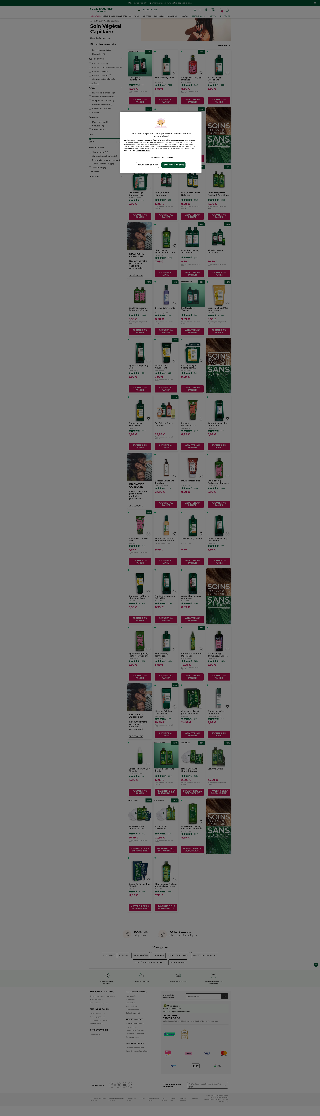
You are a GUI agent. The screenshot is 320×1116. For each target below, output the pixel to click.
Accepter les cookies (173, 165)
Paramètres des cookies (161, 157)
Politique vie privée (143, 151)
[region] (161, 142)
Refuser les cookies (148, 165)
